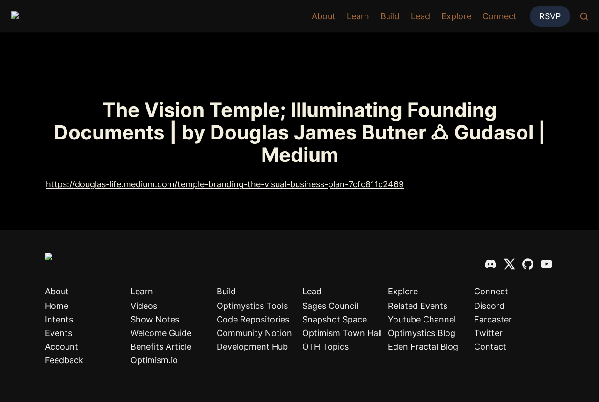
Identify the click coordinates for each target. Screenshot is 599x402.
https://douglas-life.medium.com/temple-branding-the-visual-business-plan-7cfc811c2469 (225, 184)
